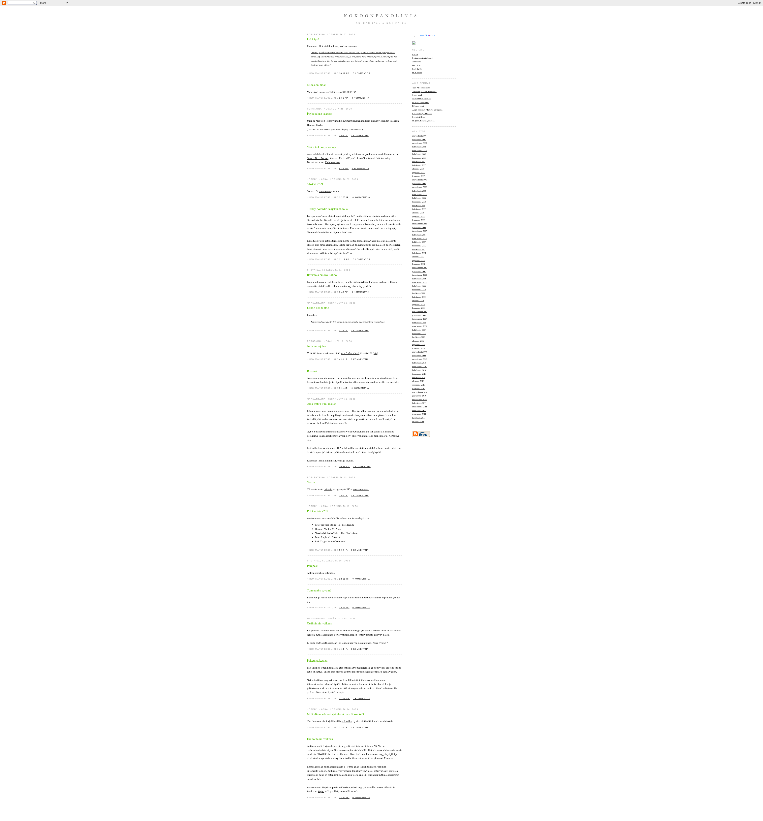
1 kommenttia (360, 495)
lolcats (415, 54)
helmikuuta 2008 (419, 278)
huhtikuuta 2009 (419, 330)
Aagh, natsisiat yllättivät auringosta (427, 109)
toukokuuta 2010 (419, 373)
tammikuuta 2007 (419, 231)
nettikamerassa (361, 489)
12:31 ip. (344, 797)
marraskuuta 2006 (419, 223)
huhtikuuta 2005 (419, 154)
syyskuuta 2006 (418, 216)
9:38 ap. (344, 98)
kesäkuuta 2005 (418, 161)
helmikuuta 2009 (419, 322)
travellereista (321, 382)
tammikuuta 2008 (419, 274)
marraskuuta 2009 (419, 351)
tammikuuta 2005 (419, 143)
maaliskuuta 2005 (419, 150)
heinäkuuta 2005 (419, 165)
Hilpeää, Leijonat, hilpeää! (423, 120)
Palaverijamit (418, 106)
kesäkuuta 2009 (418, 337)
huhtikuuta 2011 (419, 410)
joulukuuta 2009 (419, 355)
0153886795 (349, 92)
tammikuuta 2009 (419, 318)
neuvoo (325, 630)
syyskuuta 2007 (418, 260)
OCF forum (417, 72)
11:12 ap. (344, 259)
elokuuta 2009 (418, 340)
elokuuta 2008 (418, 300)
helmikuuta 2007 (419, 234)
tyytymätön (365, 286)
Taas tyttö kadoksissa (421, 87)
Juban (324, 597)
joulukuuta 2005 (419, 183)
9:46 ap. (344, 292)
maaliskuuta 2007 (419, 238)
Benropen (312, 597)
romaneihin (392, 382)
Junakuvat (416, 61)
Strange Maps (314, 120)
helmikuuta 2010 (419, 362)
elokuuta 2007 (418, 256)
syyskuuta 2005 (418, 172)
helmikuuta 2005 (419, 146)
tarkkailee (347, 721)
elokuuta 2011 (418, 421)
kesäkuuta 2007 (418, 249)
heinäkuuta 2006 (419, 209)
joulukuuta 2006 (419, 227)
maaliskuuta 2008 (419, 282)
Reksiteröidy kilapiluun (422, 113)
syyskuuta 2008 (418, 304)
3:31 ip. (343, 727)
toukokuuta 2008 (419, 289)
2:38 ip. (343, 330)
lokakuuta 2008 (418, 307)
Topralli (328, 220)
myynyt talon (331, 680)
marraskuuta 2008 (419, 311)
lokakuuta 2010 (418, 388)
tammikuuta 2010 (419, 359)
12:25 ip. (344, 197)
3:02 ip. (343, 495)
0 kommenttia (361, 73)
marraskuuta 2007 (419, 267)
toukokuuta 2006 (419, 201)
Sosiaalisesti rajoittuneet (422, 57)
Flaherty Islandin (380, 120)
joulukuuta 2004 (419, 139)
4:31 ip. (343, 359)
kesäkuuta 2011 (418, 417)
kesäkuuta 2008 (418, 293)
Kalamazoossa (332, 162)
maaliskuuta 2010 (419, 366)
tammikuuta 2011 (419, 399)
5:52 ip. (343, 550)
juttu (339, 378)
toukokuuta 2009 (419, 333)
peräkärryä (312, 435)
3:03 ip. (343, 135)
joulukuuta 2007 (419, 271)
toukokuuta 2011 (419, 414)
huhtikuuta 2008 (419, 286)
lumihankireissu (350, 415)
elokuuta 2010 (418, 381)
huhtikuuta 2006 (419, 198)
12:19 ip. (344, 608)
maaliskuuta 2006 (419, 194)
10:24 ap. (344, 466)
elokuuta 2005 (418, 168)
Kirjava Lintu (330, 746)
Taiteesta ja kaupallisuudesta (424, 91)
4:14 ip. (343, 649)
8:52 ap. (344, 168)
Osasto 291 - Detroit (317, 158)
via (375, 353)
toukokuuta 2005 (419, 157)
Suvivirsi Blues (418, 116)
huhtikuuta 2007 (419, 241)
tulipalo (328, 489)
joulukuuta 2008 (419, 315)
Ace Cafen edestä (350, 353)
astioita (329, 573)
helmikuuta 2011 (419, 403)
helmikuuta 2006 (419, 190)
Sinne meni (417, 95)
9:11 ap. (343, 388)
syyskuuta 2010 (418, 384)
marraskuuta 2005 (419, 179)
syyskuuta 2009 (418, 344)
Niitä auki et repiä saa (421, 98)
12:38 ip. (344, 579)
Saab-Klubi (417, 68)
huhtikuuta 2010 (419, 370)
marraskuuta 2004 (419, 135)
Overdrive (416, 65)
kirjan (321, 791)
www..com (427, 35)
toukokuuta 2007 (419, 245)
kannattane (325, 191)
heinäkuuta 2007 (419, 253)
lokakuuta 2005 (418, 176)
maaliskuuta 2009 (419, 326)
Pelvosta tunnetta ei (420, 102)
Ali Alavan (379, 746)
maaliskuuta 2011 (419, 406)
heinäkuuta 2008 (419, 297)
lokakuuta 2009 (418, 348)
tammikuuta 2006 (419, 187)
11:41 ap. (344, 698)
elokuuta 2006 (418, 212)
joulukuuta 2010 (419, 395)
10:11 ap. (344, 73)
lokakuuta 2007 (418, 264)
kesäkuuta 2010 (418, 377)
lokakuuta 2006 (418, 220)
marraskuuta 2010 (419, 392)
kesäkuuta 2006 (418, 205)
